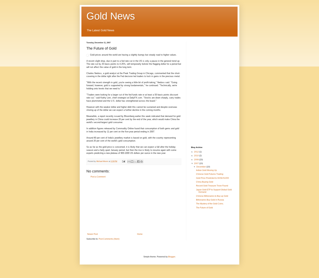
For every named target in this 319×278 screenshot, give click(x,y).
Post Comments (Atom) (109, 239)
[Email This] (129, 161)
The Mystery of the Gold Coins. (210, 204)
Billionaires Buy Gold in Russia (210, 200)
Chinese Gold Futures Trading (209, 174)
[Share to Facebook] (138, 161)
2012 (196, 152)
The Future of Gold (204, 208)
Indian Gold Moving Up (206, 170)
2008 (196, 159)
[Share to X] (135, 161)
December (201, 167)
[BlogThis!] (132, 161)
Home (140, 234)
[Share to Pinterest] (141, 161)
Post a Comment (98, 177)
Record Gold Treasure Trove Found (212, 186)
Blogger (171, 257)
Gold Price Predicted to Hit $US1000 (212, 178)
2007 (196, 163)
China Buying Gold (204, 182)
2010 (196, 155)
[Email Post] (123, 161)
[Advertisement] (133, 205)
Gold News (110, 16)
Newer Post (92, 234)
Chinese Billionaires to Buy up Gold (212, 196)
